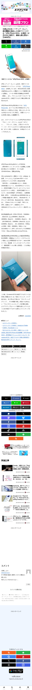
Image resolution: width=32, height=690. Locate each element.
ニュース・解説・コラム (19, 346)
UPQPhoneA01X (7, 351)
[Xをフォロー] (23, 413)
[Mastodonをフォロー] (8, 417)
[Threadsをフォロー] (23, 422)
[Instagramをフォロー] (8, 426)
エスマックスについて (16, 678)
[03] (16, 271)
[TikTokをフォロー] (8, 430)
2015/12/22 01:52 (5, 572)
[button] (26, 46)
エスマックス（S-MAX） (10, 323)
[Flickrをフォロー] (8, 434)
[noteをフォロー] (23, 430)
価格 (24, 351)
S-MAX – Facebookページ (10, 328)
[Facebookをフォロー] (8, 422)
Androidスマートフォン (8, 349)
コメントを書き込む (16, 589)
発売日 (4, 354)
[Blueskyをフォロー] (23, 417)
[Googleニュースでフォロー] (9, 656)
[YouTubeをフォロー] (23, 426)
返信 (29, 584)
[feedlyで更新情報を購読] (23, 434)
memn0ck (28, 316)
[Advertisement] (16, 375)
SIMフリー (18, 349)
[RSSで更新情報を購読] (16, 438)
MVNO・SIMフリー (7, 346)
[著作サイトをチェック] (8, 413)
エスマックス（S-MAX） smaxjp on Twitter (15, 325)
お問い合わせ (16, 676)
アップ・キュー (16, 351)
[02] (16, 148)
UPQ (24, 349)
